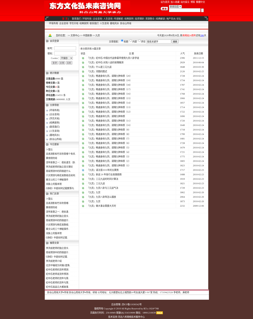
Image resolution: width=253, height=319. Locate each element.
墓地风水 (114, 23)
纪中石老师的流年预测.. (57, 269)
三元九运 (100, 183)
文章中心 (75, 35)
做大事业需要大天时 (106, 206)
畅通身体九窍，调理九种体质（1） (113, 165)
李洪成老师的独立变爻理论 (59, 166)
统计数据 (54, 73)
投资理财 (139, 18)
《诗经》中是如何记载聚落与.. (60, 188)
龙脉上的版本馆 (54, 184)
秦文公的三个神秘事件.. (57, 229)
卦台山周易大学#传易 (57, 292)
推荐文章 (54, 243)
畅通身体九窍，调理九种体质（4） (113, 152)
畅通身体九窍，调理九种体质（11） (114, 120)
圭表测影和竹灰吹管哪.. (57, 203)
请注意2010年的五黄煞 (107, 170)
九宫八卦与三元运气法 (107, 188)
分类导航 (54, 105)
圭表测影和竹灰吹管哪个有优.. (61, 154)
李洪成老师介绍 (54, 261)
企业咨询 (97, 18)
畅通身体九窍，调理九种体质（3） (113, 156)
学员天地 (73, 23)
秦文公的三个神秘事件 (57, 179)
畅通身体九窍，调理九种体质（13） (114, 107)
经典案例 (128, 18)
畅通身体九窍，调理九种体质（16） (114, 94)
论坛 (178, 18)
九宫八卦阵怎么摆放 (106, 197)
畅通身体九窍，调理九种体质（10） (114, 125)
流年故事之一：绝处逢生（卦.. (61, 162)
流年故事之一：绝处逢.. (57, 211)
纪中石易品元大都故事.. (57, 287)
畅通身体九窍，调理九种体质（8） (113, 134)
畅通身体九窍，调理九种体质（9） (113, 129)
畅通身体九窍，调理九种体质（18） (114, 85)
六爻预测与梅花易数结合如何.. (61, 175)
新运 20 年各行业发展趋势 (109, 174)
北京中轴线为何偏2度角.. (58, 265)
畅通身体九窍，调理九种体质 (110, 116)
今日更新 (54, 144)
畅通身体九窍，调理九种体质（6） (113, 143)
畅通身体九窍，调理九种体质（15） (114, 98)
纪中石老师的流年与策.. (57, 278)
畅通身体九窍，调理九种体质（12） (114, 111)
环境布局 (86, 18)
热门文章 (54, 193)
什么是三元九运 (104, 67)
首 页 (65, 18)
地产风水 (170, 18)
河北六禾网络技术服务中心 (131, 317)
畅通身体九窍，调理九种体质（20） (114, 76)
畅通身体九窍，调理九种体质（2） (113, 161)
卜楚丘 (49, 149)
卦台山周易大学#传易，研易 (83, 292)
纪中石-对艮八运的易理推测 (109, 62)
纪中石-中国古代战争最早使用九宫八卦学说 (117, 58)
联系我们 (76, 18)
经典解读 (160, 18)
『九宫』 (91, 58)
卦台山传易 (125, 23)
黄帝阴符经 (51, 158)
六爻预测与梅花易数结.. (57, 224)
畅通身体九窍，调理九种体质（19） (114, 80)
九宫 (97, 35)
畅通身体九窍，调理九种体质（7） (113, 138)
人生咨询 (107, 18)
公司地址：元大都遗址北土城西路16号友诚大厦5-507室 (125, 292)
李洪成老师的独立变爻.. (57, 216)
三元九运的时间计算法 (107, 179)
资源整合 (149, 18)
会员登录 (54, 41)
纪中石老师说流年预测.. (57, 274)
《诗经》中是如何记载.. (57, 237)
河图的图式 (101, 71)
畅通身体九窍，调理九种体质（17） (114, 89)
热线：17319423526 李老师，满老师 (171, 292)
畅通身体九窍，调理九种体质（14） (114, 103)
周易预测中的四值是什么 (58, 171)
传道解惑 (118, 18)
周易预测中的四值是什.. (57, 220)
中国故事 (87, 35)
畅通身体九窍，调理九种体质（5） (113, 147)
